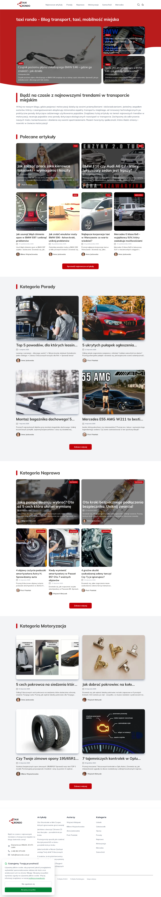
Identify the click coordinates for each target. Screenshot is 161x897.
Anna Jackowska (27, 360)
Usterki (98, 822)
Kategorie (101, 817)
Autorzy (71, 817)
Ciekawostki (100, 827)
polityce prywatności (37, 878)
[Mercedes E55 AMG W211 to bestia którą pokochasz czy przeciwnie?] (113, 392)
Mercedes (119, 5)
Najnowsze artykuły (54, 5)
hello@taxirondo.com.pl (20, 855)
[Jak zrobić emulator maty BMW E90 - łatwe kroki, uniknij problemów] (64, 211)
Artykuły (41, 817)
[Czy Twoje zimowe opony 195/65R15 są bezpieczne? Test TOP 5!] (47, 731)
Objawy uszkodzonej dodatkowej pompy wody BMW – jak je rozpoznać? (123, 41)
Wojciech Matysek (94, 185)
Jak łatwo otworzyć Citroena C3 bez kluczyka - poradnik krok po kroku (49, 832)
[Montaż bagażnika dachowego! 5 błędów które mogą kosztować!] (47, 392)
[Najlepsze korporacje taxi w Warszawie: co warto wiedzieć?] (96, 211)
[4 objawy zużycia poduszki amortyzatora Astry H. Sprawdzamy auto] (31, 547)
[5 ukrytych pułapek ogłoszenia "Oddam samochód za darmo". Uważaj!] (113, 318)
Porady (69, 5)
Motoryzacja (93, 5)
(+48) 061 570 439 (18, 851)
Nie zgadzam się (28, 884)
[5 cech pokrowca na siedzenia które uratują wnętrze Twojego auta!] (47, 657)
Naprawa (80, 5)
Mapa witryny (91, 879)
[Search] (138, 5)
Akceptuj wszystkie (28, 890)
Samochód (106, 5)
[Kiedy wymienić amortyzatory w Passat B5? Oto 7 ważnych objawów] (64, 547)
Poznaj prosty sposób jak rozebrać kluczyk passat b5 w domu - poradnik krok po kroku (50, 842)
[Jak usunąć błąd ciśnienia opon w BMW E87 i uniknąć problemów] (31, 211)
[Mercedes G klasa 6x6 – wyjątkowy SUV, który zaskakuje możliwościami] (129, 211)
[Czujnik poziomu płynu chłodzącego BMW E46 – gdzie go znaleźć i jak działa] (58, 54)
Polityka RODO (62, 879)
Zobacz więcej (80, 447)
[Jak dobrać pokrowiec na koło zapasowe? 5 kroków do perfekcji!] (113, 657)
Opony (98, 831)
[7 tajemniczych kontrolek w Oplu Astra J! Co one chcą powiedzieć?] (113, 731)
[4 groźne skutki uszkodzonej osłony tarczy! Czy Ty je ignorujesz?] (96, 547)
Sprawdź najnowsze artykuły (80, 266)
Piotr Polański (27, 185)
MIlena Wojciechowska (29, 774)
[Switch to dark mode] (143, 5)
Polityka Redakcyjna (77, 879)
